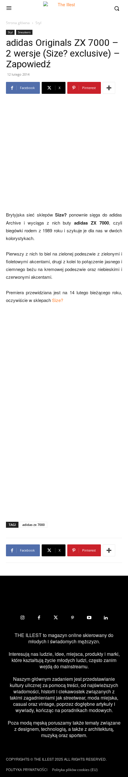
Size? (57, 300)
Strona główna (18, 22)
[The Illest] (64, 8)
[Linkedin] (105, 617)
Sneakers (24, 32)
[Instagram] (22, 617)
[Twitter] (55, 617)
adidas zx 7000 (33, 524)
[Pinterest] (72, 617)
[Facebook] (39, 617)
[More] (109, 88)
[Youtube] (89, 617)
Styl (38, 22)
